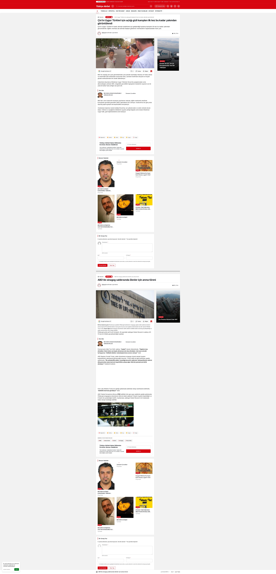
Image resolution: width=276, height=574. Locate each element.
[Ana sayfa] (97, 11)
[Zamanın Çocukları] (139, 95)
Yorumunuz (105, 242)
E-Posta (128, 255)
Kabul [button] (16, 569)
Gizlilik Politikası (6, 569)
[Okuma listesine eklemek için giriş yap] (151, 71)
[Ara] (151, 6)
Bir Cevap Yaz (103, 236)
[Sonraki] (178, 54)
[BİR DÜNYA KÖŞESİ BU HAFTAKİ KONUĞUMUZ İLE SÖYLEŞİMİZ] (106, 211)
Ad (99, 255)
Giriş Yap (112, 265)
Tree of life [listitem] (128, 440)
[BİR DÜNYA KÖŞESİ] (125, 211)
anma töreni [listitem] (107, 440)
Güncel (104, 32)
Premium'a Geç (161, 6)
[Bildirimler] (178, 6)
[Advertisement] (125, 124)
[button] (171, 6)
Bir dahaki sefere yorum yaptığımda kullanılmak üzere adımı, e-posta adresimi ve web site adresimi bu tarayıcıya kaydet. (125, 261)
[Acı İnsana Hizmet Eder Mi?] (168, 306)
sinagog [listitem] (121, 440)
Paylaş (178, 571)
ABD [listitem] (100, 440)
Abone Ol (138, 148)
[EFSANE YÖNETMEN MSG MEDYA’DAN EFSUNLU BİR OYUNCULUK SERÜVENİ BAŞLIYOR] (144, 211)
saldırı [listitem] (114, 440)
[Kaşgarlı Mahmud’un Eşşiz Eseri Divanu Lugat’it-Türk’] (144, 176)
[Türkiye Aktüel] (103, 6)
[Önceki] (158, 54)
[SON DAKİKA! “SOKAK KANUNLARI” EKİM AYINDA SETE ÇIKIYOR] (168, 54)
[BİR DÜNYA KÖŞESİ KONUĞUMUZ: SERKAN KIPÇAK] (111, 95)
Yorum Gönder (102, 265)
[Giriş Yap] (175, 6)
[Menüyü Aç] (112, 6)
